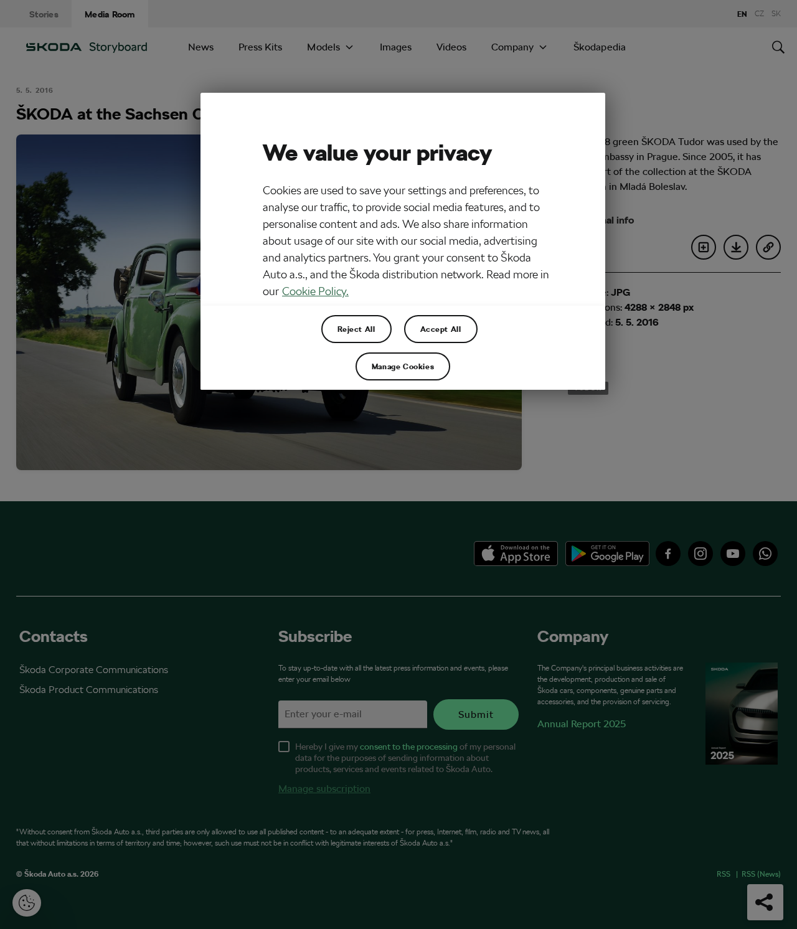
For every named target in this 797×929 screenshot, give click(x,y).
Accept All (440, 329)
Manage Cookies (403, 366)
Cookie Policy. (315, 291)
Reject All (356, 329)
